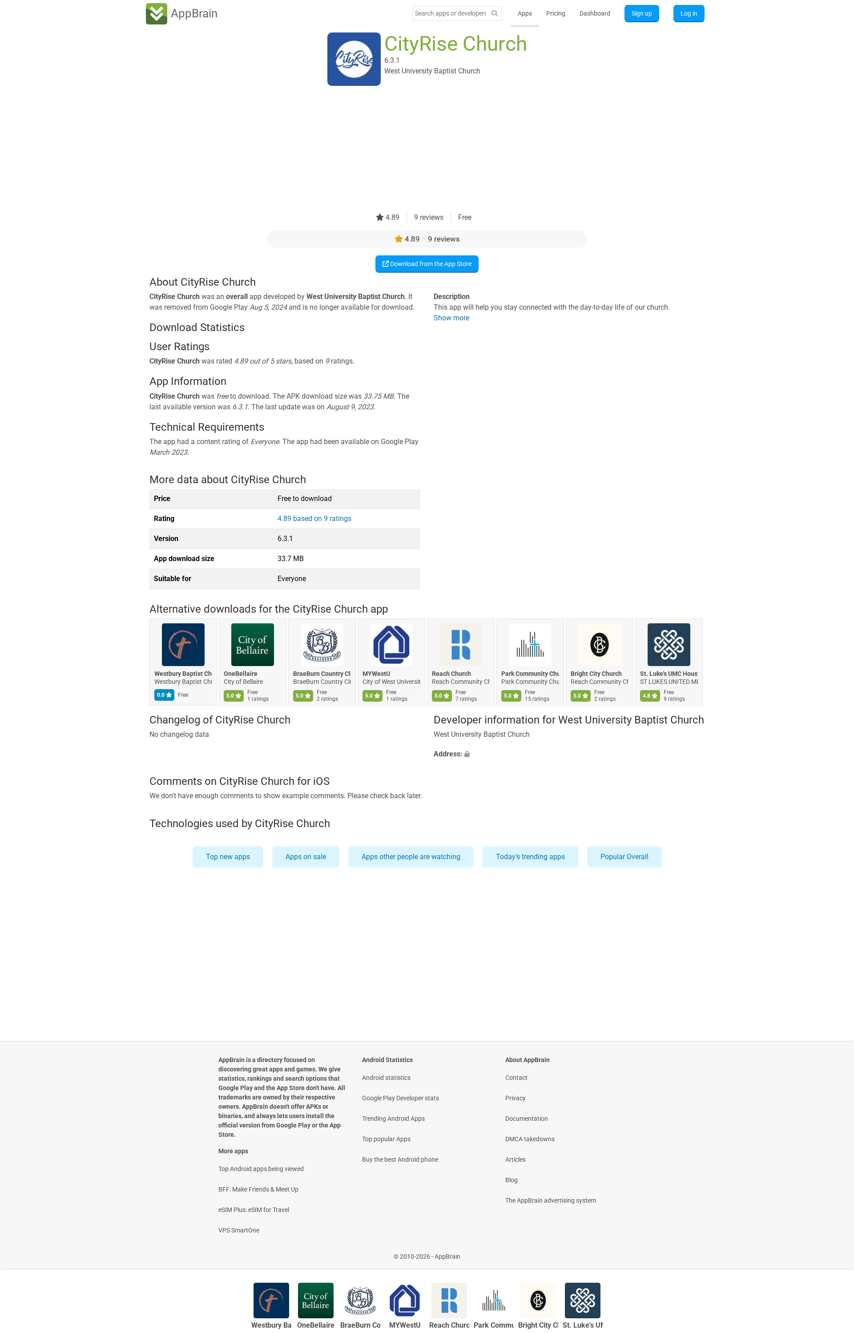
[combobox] (450, 13)
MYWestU (376, 674)
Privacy (515, 1098)
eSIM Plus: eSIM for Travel (253, 1209)
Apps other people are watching (411, 856)
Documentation (526, 1118)
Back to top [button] (832, 1252)
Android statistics (386, 1077)
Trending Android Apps (393, 1118)
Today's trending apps (530, 856)
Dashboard (595, 13)
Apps (525, 13)
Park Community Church (530, 674)
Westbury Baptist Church (183, 674)
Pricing (555, 13)
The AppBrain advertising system (550, 1200)
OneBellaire (241, 674)
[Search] (494, 13)
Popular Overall (624, 856)
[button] (569, 754)
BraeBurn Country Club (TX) (322, 674)
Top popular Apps (386, 1139)
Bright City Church (596, 674)
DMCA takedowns (530, 1139)
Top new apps (228, 856)
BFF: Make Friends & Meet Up (258, 1189)
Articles (515, 1159)
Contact (516, 1077)
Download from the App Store (430, 263)
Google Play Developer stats (400, 1098)
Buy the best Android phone (400, 1159)
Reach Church (451, 674)
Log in (689, 13)
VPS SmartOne (238, 1230)
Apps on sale (306, 856)
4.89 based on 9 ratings (314, 518)
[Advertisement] (416, 150)
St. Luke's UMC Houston (669, 674)
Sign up (642, 13)
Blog (511, 1180)
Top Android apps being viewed (261, 1168)
